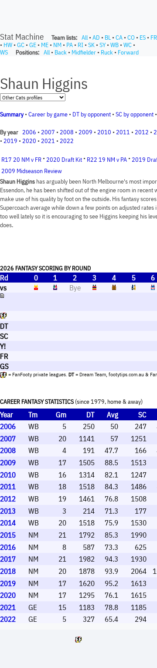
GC (20, 45)
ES (143, 37)
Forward (128, 52)
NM (57, 45)
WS (4, 52)
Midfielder (84, 52)
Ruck (107, 52)
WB (114, 45)
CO (131, 37)
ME (44, 45)
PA (69, 45)
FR (153, 37)
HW (7, 45)
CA (119, 37)
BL (108, 37)
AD (96, 37)
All (85, 37)
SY (102, 45)
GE (32, 45)
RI (80, 45)
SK (91, 45)
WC (127, 45)
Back (61, 52)
